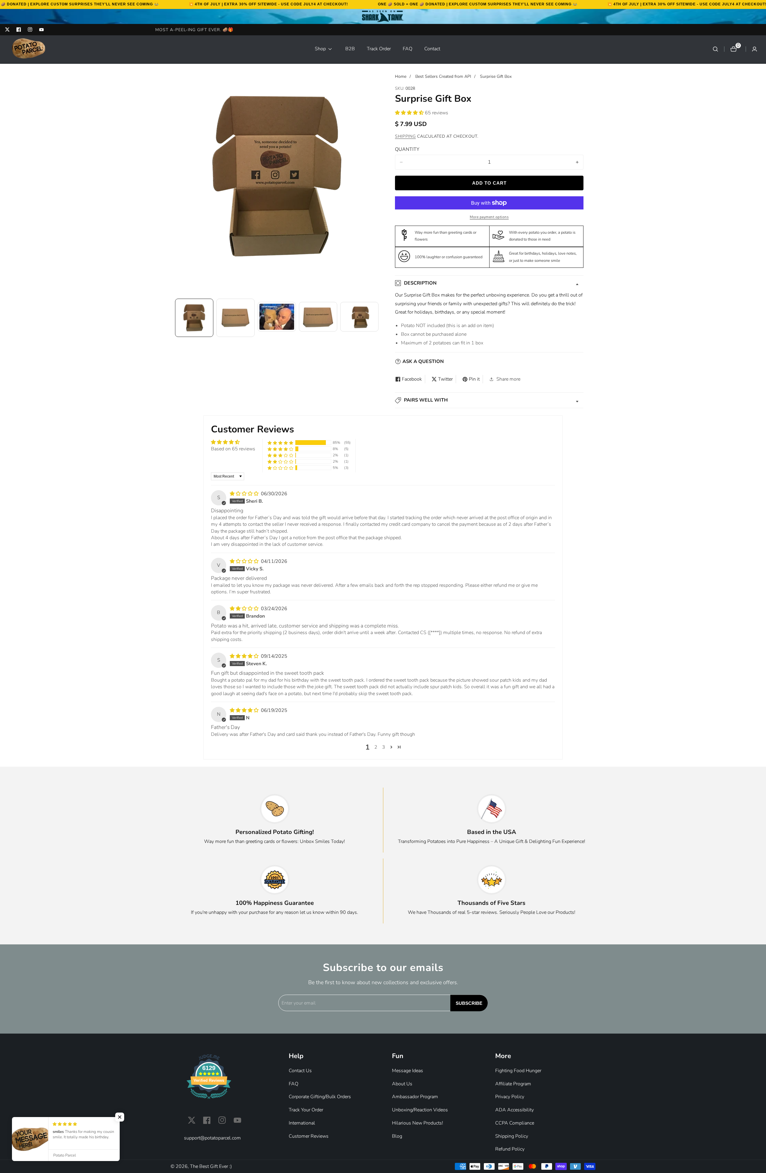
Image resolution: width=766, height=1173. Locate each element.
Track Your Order (306, 1110)
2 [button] (375, 747)
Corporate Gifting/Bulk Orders (320, 1096)
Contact (432, 48)
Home (400, 76)
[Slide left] (176, 318)
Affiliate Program (513, 1084)
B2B (350, 48)
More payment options (489, 217)
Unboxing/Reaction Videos (420, 1110)
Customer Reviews (309, 1136)
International (302, 1123)
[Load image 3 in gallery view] (277, 318)
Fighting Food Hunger (518, 1070)
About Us (402, 1084)
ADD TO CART (489, 183)
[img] (245, 493)
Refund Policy (510, 1149)
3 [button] (383, 747)
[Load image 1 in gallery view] (194, 318)
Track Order (379, 48)
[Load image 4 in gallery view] (318, 318)
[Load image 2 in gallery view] (235, 318)
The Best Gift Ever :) (211, 1166)
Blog (397, 1136)
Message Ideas (407, 1070)
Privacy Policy (509, 1096)
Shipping (405, 136)
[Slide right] (377, 318)
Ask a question (423, 361)
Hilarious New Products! (417, 1123)
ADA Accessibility (514, 1110)
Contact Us (300, 1070)
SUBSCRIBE (469, 1002)
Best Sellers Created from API (443, 76)
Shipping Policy (511, 1136)
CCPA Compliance (514, 1123)
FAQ (407, 48)
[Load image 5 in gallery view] (359, 318)
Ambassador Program (415, 1096)
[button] (324, 49)
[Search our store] (715, 49)
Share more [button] (508, 379)
